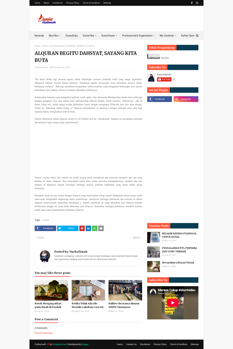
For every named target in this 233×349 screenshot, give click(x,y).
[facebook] (191, 3)
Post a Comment (44, 333)
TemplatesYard (59, 344)
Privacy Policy (72, 3)
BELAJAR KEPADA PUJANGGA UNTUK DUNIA (179, 235)
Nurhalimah (42, 67)
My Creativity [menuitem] (167, 35)
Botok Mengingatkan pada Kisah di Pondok (48, 305)
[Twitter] (186, 107)
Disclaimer (58, 3)
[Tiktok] (159, 107)
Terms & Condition (91, 3)
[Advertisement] (136, 18)
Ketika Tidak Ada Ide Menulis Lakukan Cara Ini (87, 305)
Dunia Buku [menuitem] (72, 35)
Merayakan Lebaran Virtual (178, 262)
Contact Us (131, 344)
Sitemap (107, 3)
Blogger (85, 344)
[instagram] (196, 3)
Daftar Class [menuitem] (187, 35)
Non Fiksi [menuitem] (53, 35)
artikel (45, 46)
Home (37, 3)
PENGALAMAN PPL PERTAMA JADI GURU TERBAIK (179, 250)
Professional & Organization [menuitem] (137, 35)
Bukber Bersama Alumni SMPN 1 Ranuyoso (123, 305)
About (46, 3)
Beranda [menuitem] (39, 35)
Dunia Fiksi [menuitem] (88, 35)
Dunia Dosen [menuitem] (108, 35)
